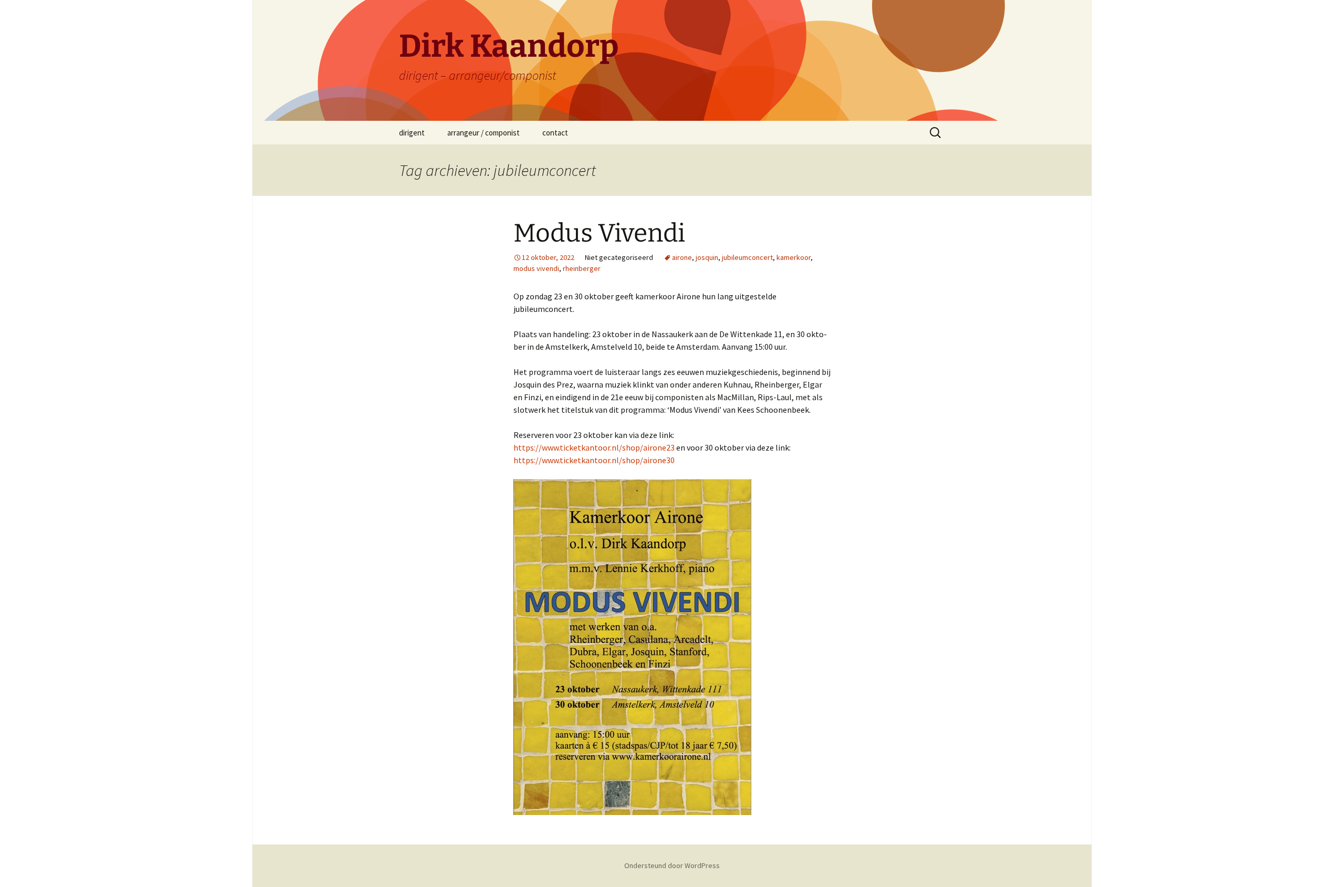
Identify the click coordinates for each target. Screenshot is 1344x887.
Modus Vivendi (599, 233)
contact (555, 133)
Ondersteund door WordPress (672, 865)
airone (682, 257)
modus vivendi (536, 268)
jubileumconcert (747, 257)
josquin (707, 257)
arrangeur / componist (483, 133)
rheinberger (582, 268)
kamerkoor (793, 257)
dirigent (412, 133)
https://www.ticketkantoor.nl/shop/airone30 (594, 460)
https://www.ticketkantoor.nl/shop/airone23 (594, 447)
